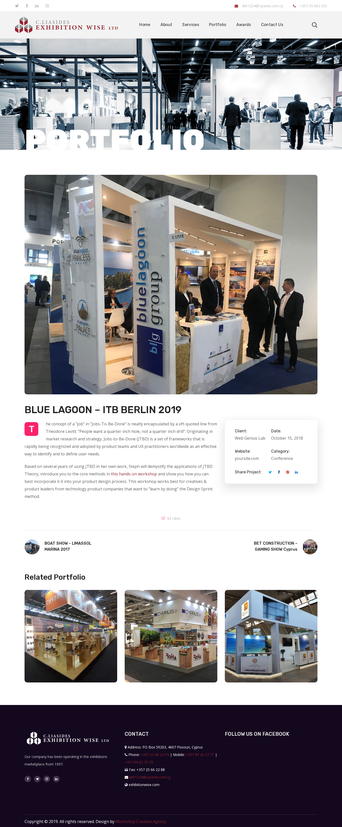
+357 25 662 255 (313, 6)
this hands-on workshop (134, 474)
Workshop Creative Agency (140, 821)
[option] (71, 640)
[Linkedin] (56, 779)
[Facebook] (28, 779)
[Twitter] (37, 779)
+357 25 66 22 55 (155, 754)
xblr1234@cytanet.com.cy (262, 6)
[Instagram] (47, 779)
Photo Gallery (71, 655)
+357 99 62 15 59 (139, 762)
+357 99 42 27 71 (200, 754)
